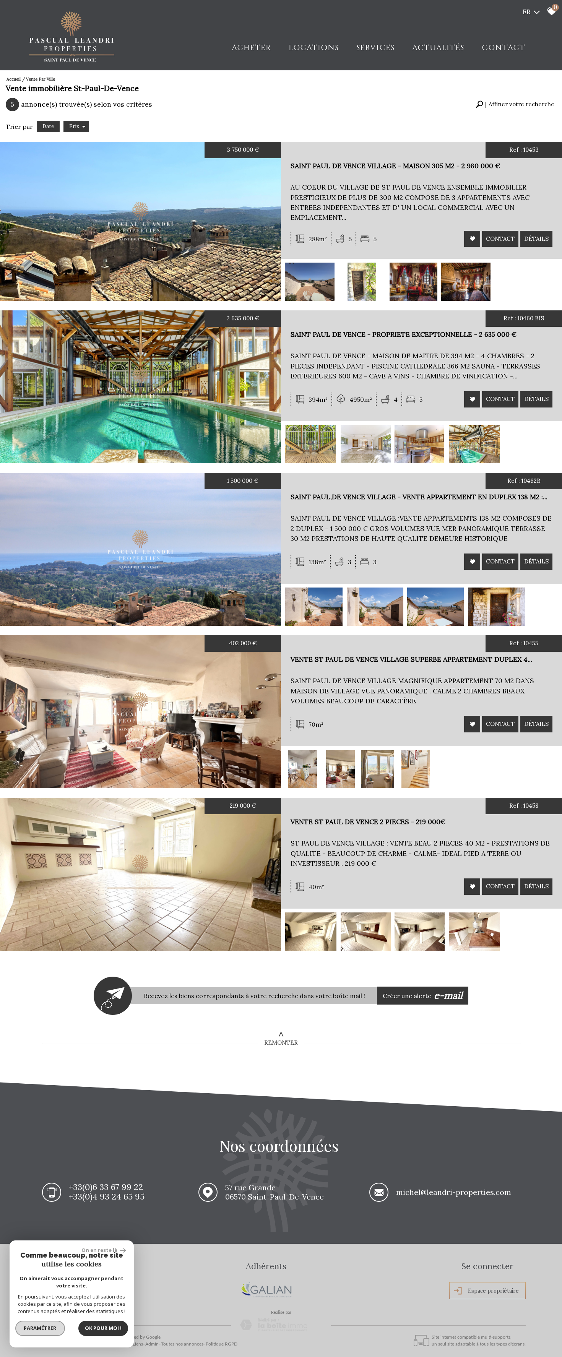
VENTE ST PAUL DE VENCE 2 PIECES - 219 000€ (368, 821)
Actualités (438, 47)
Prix (74, 126)
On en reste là (100, 1250)
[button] (515, 104)
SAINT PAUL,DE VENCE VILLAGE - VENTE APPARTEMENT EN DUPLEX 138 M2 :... (419, 496)
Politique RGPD (221, 1344)
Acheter (251, 47)
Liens (138, 1344)
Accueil (13, 79)
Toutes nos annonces (182, 1344)
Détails (536, 238)
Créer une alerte (423, 995)
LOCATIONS (314, 47)
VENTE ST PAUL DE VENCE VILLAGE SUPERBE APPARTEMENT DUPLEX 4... (411, 659)
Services (375, 47)
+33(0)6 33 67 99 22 (106, 1187)
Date (48, 126)
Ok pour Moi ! (103, 1328)
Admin (152, 1344)
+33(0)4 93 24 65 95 (107, 1196)
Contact (503, 47)
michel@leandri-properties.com (453, 1192)
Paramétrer (40, 1328)
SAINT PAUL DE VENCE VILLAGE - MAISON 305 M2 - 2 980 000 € (395, 165)
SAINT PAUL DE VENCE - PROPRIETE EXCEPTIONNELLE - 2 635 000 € (404, 334)
